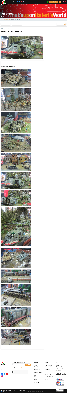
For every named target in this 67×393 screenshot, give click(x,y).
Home (2, 19)
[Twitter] (19, 2)
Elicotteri (35, 365)
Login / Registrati (54, 1)
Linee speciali (36, 382)
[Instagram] (23, 2)
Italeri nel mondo (48, 366)
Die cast (35, 379)
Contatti (47, 373)
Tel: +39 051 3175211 (49, 374)
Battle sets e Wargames (38, 372)
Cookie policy (58, 372)
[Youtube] (21, 2)
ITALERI (46, 362)
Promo (57, 365)
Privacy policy (58, 370)
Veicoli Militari (36, 366)
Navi (35, 371)
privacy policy (23, 367)
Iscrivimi (28, 364)
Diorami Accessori (37, 369)
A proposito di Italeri (48, 365)
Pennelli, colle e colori (38, 378)
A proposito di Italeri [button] (11, 1)
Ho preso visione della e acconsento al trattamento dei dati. (19, 368)
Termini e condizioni (59, 366)
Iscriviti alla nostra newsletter (18, 362)
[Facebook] (17, 2)
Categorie (36, 362)
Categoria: (3, 22)
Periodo (13, 22)
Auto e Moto (36, 375)
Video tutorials (47, 369)
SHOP (57, 362)
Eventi (10, 19)
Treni (35, 376)
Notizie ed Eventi (48, 368)
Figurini (35, 368)
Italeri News (6, 19)
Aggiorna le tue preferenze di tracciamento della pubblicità (61, 374)
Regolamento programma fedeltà (60, 369)
